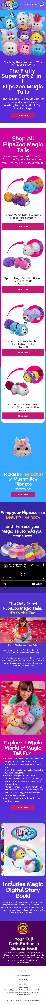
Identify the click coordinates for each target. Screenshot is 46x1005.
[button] (23, 115)
